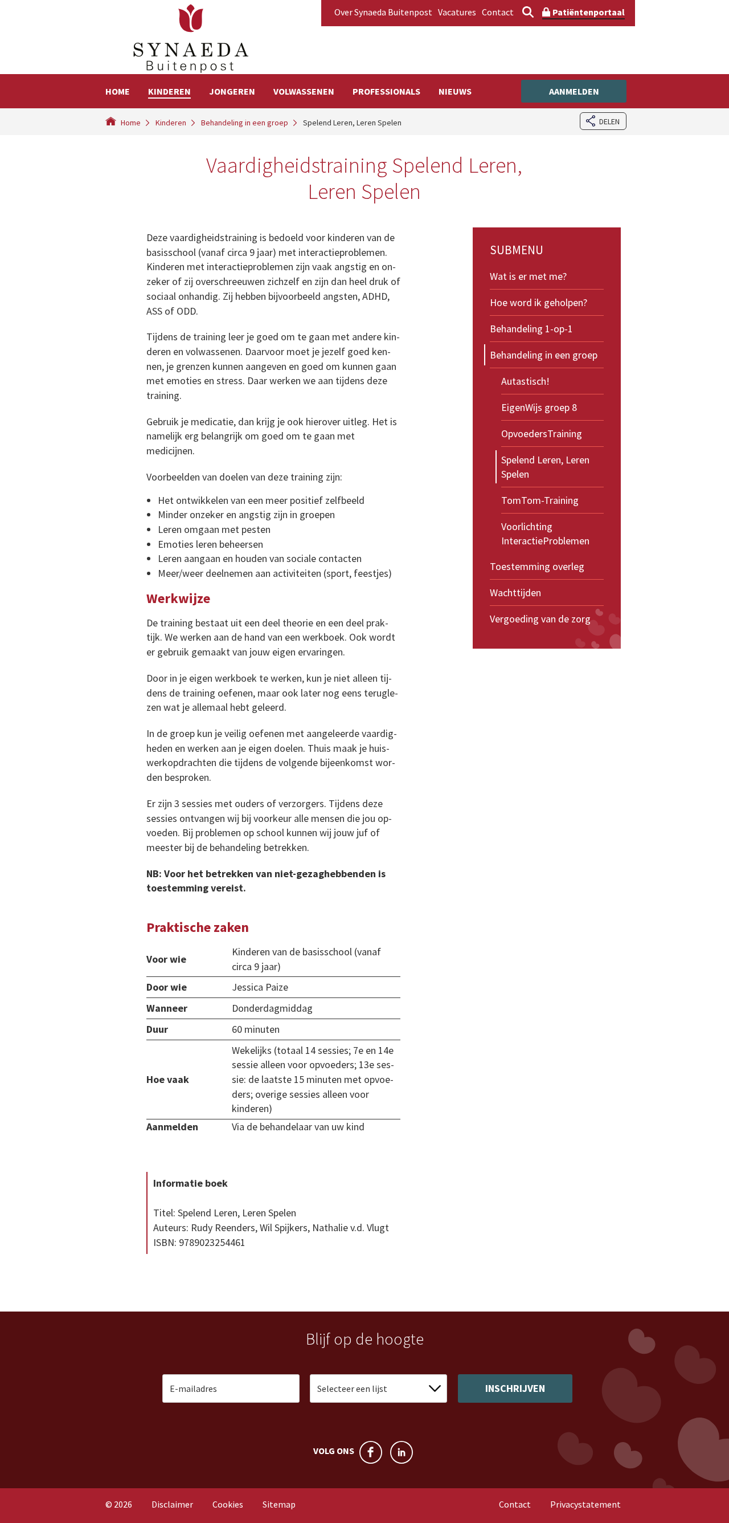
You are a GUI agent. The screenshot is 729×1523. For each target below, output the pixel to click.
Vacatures (457, 12)
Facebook (370, 1452)
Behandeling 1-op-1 (531, 328)
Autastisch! (525, 381)
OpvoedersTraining (541, 433)
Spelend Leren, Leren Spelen (545, 466)
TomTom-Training (540, 500)
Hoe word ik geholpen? (538, 302)
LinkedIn (401, 1452)
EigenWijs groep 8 (539, 407)
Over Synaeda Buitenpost (383, 12)
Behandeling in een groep (543, 354)
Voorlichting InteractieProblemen (545, 533)
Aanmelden (574, 91)
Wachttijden (515, 592)
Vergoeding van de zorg (540, 618)
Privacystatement (585, 1504)
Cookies (227, 1504)
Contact (498, 12)
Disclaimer (172, 1504)
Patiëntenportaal (588, 12)
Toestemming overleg (537, 566)
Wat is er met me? (528, 276)
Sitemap (279, 1504)
